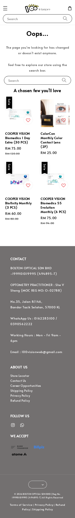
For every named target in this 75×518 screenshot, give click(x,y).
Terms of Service (21, 505)
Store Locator (19, 376)
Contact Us (18, 381)
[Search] (65, 18)
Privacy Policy (20, 396)
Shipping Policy (21, 391)
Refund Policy (20, 401)
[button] (5, 8)
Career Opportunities (25, 386)
